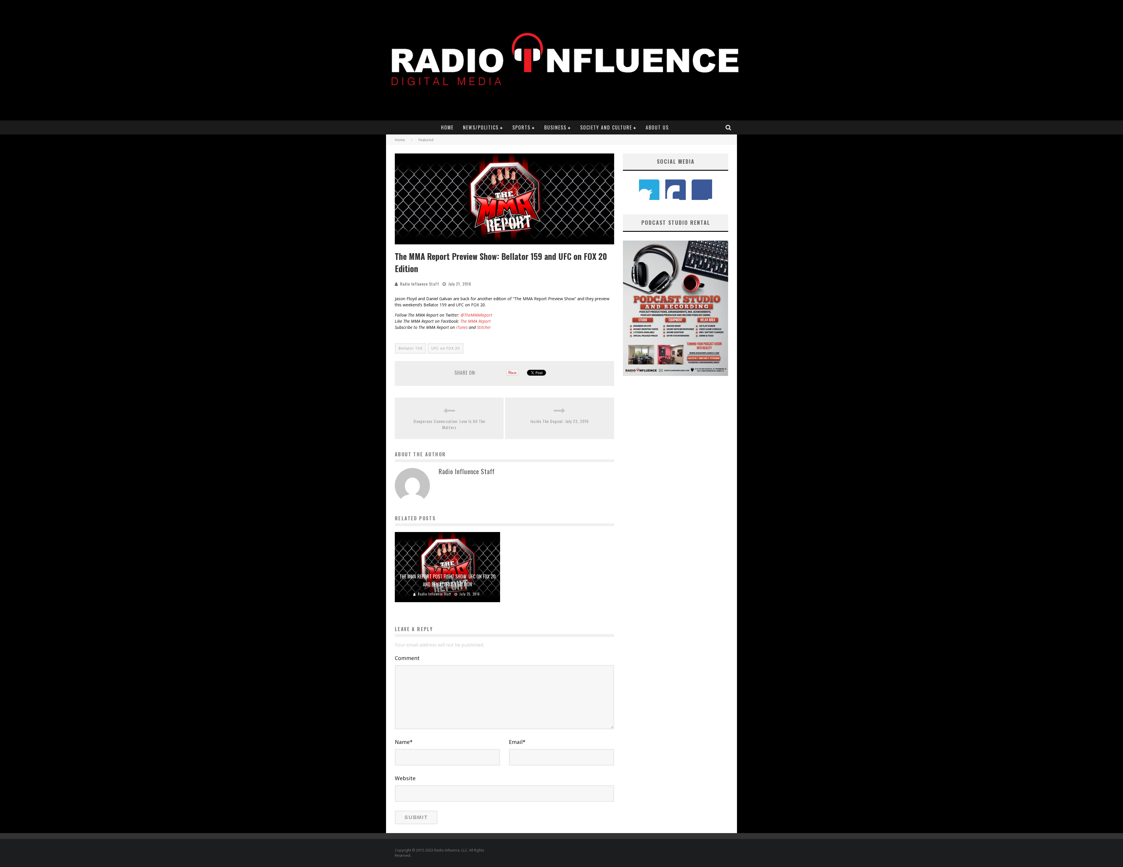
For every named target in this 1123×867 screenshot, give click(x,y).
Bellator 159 (410, 348)
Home (447, 127)
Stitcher (484, 327)
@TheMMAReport (476, 315)
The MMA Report (475, 321)
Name (404, 741)
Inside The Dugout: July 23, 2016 (560, 421)
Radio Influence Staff (419, 284)
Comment (407, 658)
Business (555, 127)
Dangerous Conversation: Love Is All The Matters (449, 424)
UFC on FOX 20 (445, 348)
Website (405, 778)
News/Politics (481, 127)
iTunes (461, 327)
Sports (521, 127)
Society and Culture (606, 127)
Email (517, 741)
